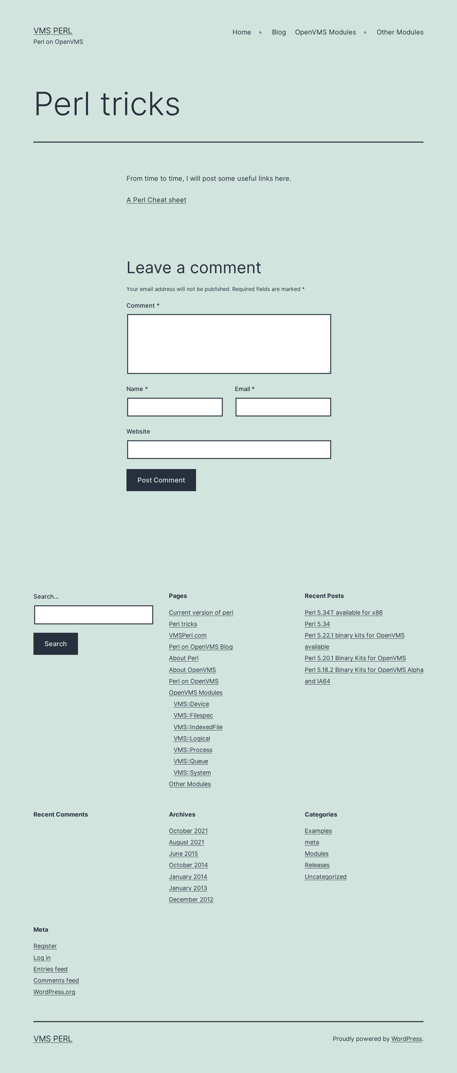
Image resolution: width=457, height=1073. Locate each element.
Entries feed (50, 969)
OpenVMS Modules (325, 32)
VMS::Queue (191, 761)
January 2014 (188, 876)
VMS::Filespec (193, 715)
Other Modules (400, 32)
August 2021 (186, 842)
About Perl (183, 658)
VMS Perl (53, 30)
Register (45, 945)
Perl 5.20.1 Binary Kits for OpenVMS (355, 658)
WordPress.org (54, 991)
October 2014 (188, 864)
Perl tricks (183, 623)
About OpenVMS (192, 669)
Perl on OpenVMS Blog (201, 646)
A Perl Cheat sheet (156, 200)
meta (312, 842)
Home (242, 32)
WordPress (406, 1038)
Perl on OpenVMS (193, 681)
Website (138, 431)
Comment (143, 305)
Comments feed (56, 980)
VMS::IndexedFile (198, 727)
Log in (42, 957)
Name (137, 388)
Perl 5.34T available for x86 (344, 612)
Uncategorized (326, 876)
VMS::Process (193, 749)
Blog (279, 32)
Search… (46, 596)
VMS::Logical (192, 738)
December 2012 (191, 899)
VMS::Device (191, 703)
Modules (317, 853)
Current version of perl (201, 612)
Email (245, 388)
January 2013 (188, 888)
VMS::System (192, 772)
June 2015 (183, 853)
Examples (318, 830)
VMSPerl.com (188, 635)
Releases (317, 864)
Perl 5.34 (317, 623)
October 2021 (188, 830)
